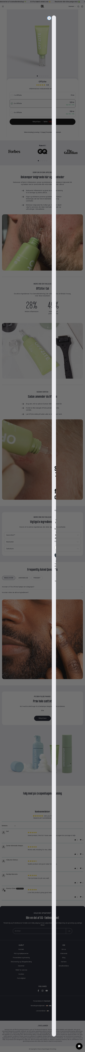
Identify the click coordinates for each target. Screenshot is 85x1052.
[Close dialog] (49, 18)
